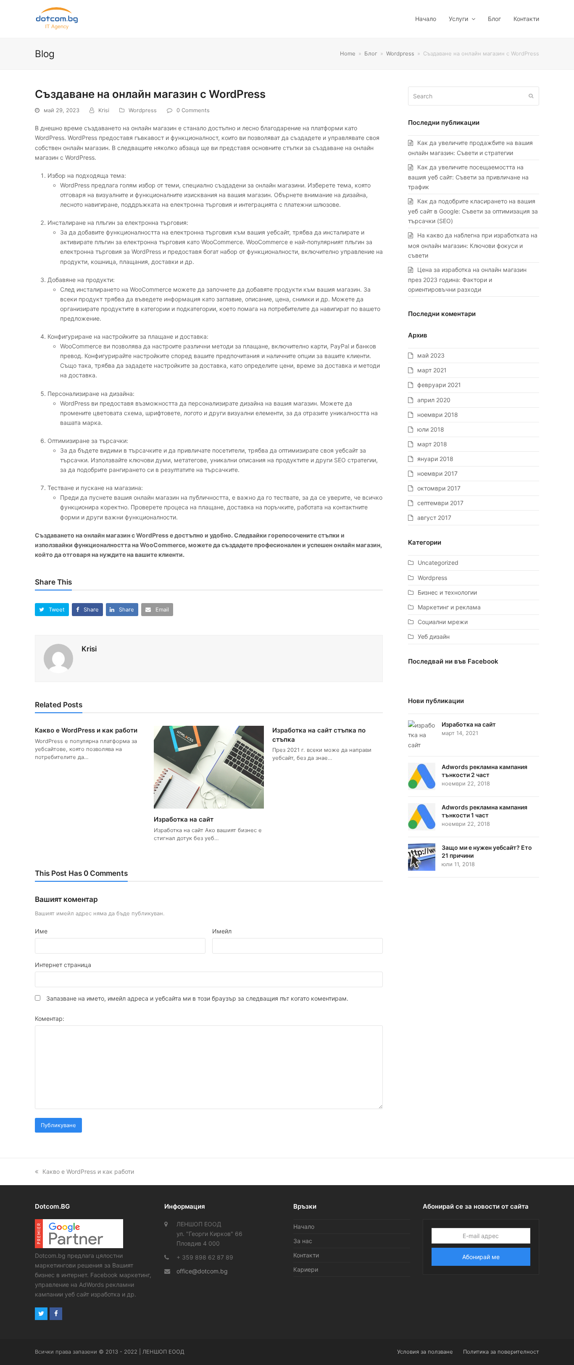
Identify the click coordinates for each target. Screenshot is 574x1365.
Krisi (103, 110)
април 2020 (433, 399)
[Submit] (531, 96)
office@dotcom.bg (202, 1271)
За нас (302, 1240)
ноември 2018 (437, 414)
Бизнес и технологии (447, 592)
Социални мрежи (443, 621)
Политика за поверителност (501, 1351)
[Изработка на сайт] (209, 766)
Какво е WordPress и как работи (86, 730)
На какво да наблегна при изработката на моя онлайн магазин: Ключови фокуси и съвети (472, 245)
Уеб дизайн (434, 636)
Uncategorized (438, 562)
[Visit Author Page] (58, 657)
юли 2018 (430, 429)
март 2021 (432, 370)
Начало (303, 1226)
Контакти (306, 1255)
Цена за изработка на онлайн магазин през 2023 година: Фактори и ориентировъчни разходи (467, 279)
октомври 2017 (439, 488)
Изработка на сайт (183, 819)
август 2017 (434, 517)
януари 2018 (435, 458)
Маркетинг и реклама (449, 607)
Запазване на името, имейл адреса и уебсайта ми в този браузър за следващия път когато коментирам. (197, 998)
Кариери (305, 1269)
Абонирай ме (481, 1256)
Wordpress (143, 110)
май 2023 (431, 355)
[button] (52, 609)
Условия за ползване (425, 1351)
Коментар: (49, 1018)
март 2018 (432, 444)
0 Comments (193, 110)
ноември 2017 (437, 473)
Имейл (222, 931)
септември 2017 (440, 502)
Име (41, 931)
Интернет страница (63, 964)
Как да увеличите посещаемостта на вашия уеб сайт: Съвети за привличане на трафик (468, 176)
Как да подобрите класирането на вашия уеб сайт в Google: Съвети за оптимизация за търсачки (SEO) (473, 211)
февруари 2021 (439, 384)
